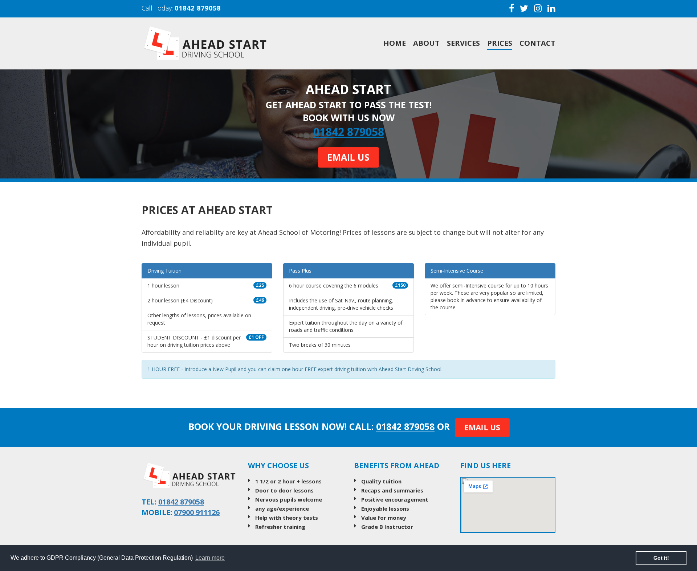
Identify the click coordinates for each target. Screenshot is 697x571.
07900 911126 (197, 512)
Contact (537, 43)
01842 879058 (198, 8)
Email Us (348, 157)
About (426, 43)
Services (463, 43)
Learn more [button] (210, 558)
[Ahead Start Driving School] (225, 43)
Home (394, 43)
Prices (499, 43)
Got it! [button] (661, 558)
